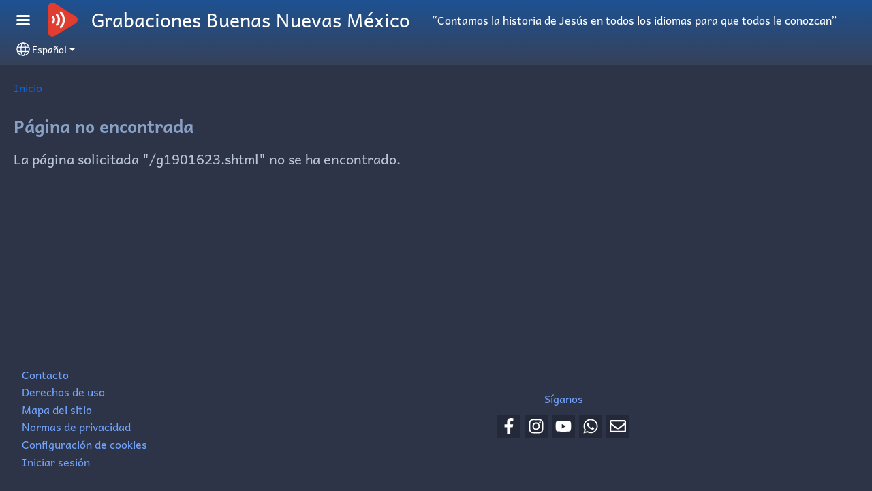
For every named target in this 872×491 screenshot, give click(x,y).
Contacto (45, 374)
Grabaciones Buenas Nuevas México (250, 19)
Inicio (28, 87)
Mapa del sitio (57, 409)
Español (49, 49)
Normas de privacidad (76, 426)
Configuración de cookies (84, 444)
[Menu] (31, 21)
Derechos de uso (63, 391)
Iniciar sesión (56, 462)
